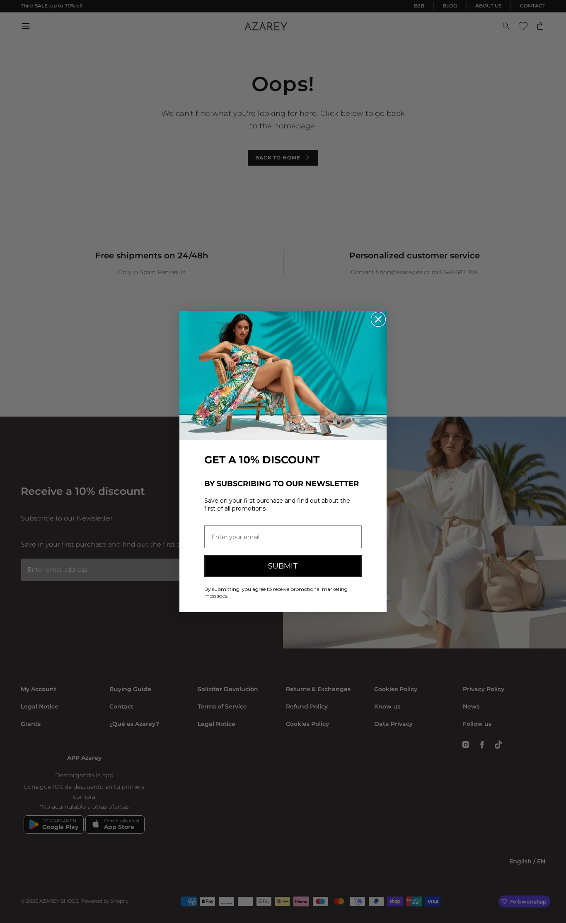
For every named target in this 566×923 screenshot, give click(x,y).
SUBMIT (283, 566)
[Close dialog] (378, 319)
